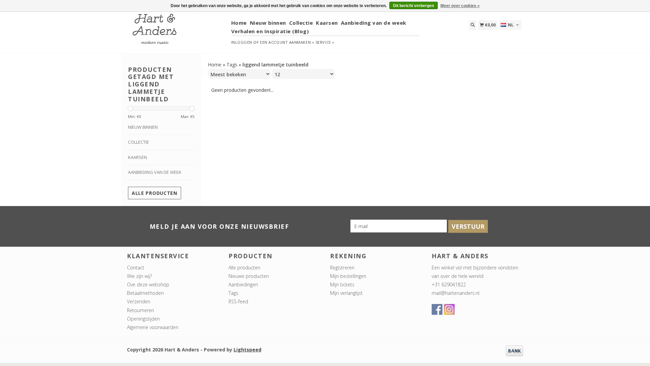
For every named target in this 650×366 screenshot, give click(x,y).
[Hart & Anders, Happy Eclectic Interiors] (176, 32)
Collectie (301, 22)
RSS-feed (238, 301)
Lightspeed (247, 349)
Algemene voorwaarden (152, 327)
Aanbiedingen (243, 284)
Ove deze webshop (148, 284)
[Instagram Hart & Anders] (449, 309)
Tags (231, 64)
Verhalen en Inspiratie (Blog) (270, 31)
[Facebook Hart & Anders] (437, 309)
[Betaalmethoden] (514, 350)
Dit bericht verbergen (413, 5)
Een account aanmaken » (287, 42)
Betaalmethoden (145, 293)
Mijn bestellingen (348, 276)
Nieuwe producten (249, 276)
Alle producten (154, 193)
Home (239, 22)
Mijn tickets (342, 284)
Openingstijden (143, 319)
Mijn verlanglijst (346, 293)
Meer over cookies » (460, 5)
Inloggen (241, 42)
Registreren (342, 267)
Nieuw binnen (268, 22)
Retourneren (140, 310)
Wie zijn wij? (139, 276)
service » (325, 42)
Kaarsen (327, 22)
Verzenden (138, 301)
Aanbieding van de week (373, 22)
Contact (135, 267)
